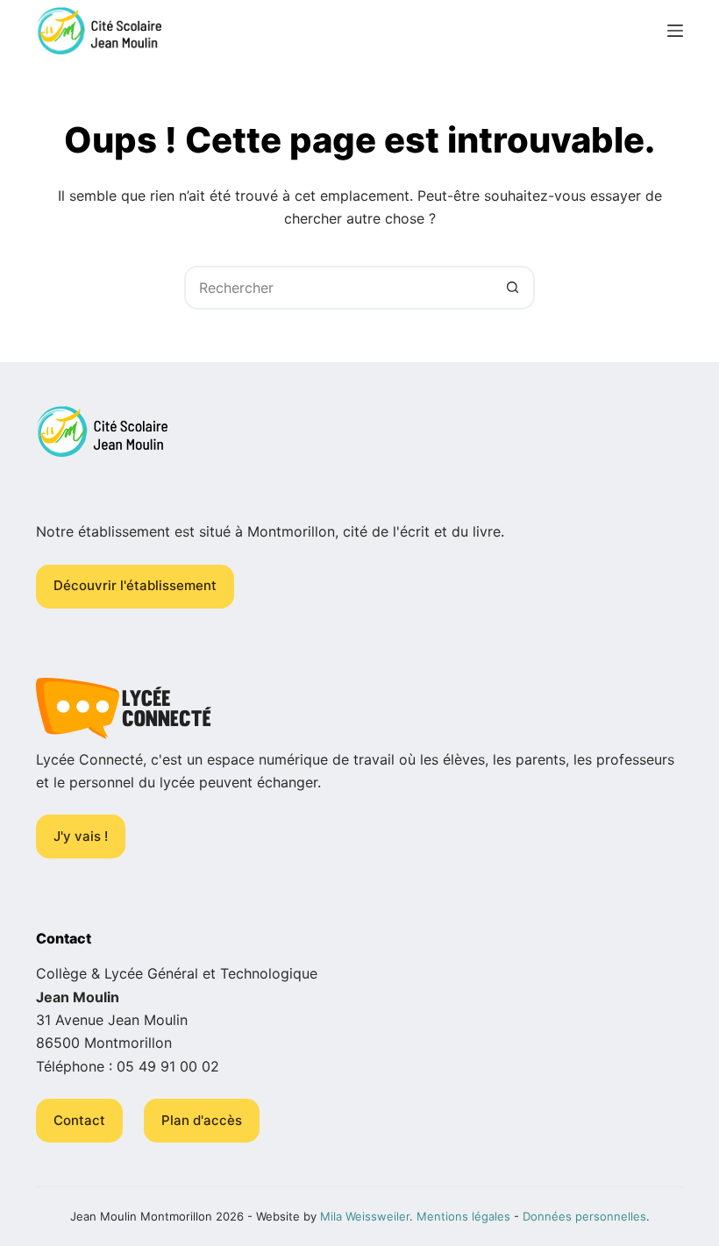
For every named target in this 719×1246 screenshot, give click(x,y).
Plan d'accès (201, 1120)
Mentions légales (463, 1216)
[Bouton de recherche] (513, 288)
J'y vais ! (80, 836)
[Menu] (675, 31)
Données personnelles (584, 1216)
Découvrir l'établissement (135, 585)
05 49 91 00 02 (168, 1066)
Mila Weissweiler (364, 1216)
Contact (79, 1120)
